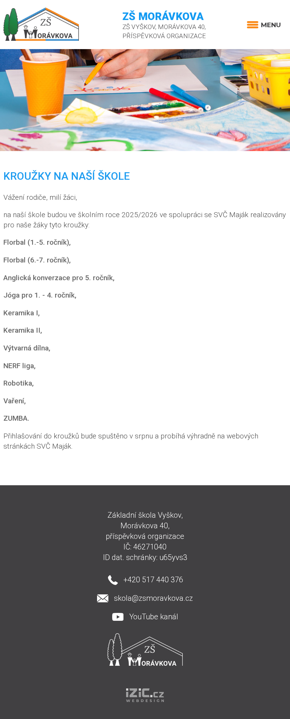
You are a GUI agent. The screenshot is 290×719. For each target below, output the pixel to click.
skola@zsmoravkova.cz (153, 598)
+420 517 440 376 (153, 579)
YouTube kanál (153, 616)
